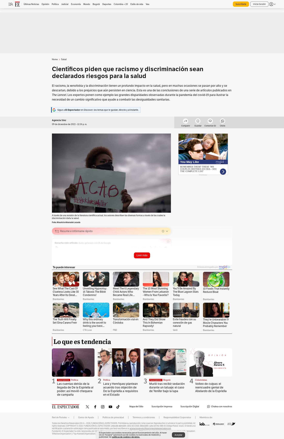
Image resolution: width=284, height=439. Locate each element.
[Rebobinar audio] (150, 247)
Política (74, 380)
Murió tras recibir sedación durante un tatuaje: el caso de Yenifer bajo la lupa (167, 387)
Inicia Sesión (259, 4)
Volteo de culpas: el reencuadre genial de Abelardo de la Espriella (211, 387)
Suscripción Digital (189, 406)
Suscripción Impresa (162, 406)
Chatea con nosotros (221, 406)
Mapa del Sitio (136, 406)
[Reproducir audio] (57, 247)
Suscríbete (241, 4)
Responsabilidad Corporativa (177, 417)
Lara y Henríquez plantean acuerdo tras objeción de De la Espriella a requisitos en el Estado (120, 389)
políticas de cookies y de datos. (126, 437)
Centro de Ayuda (86, 417)
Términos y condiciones (144, 417)
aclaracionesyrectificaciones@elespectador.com (150, 428)
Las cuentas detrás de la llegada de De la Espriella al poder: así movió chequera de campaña (75, 389)
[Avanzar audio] (155, 247)
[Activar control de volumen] (165, 247)
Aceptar (178, 434)
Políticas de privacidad (113, 417)
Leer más (142, 255)
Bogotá (166, 380)
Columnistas (201, 380)
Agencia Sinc (59, 120)
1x (160, 247)
